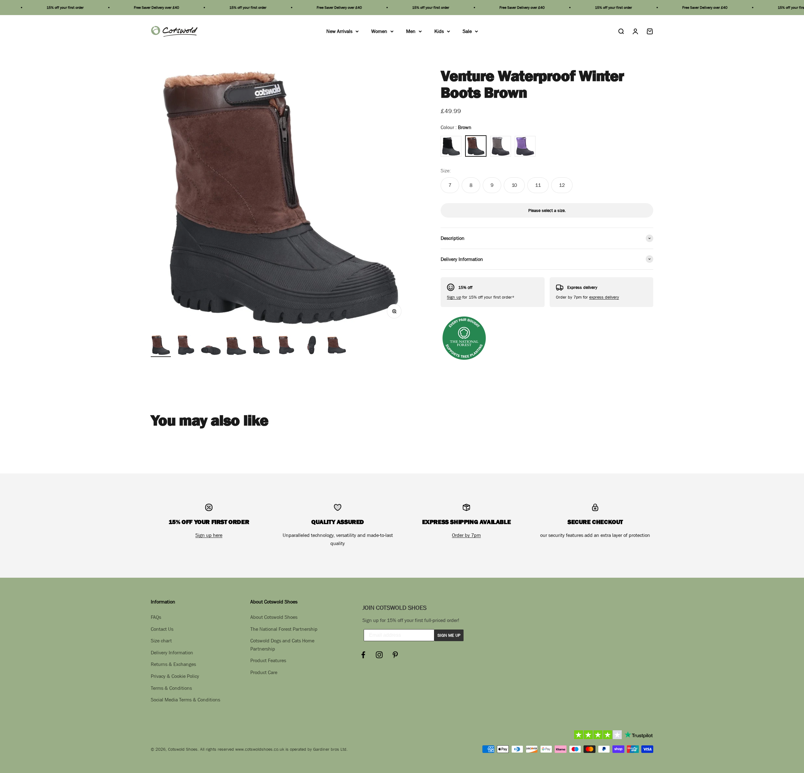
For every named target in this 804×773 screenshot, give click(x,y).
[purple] (525, 146)
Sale (467, 31)
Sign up (454, 297)
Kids (439, 31)
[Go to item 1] (161, 346)
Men (411, 31)
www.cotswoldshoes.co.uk (259, 749)
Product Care (263, 672)
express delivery (604, 297)
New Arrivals (339, 31)
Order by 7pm (466, 535)
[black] (451, 146)
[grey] (500, 146)
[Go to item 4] (236, 346)
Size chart (161, 640)
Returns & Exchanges (173, 664)
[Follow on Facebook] (363, 655)
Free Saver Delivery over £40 (130, 7)
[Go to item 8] (337, 346)
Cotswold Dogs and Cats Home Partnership (282, 644)
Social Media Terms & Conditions (185, 699)
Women (379, 31)
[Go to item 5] (261, 346)
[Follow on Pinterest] (395, 655)
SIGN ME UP (448, 635)
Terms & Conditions (171, 688)
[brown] (475, 146)
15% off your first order (39, 7)
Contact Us (162, 629)
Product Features (268, 660)
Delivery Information (172, 652)
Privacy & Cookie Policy (175, 676)
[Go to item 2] (186, 346)
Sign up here (208, 535)
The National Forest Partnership (284, 629)
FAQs (156, 617)
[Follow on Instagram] (379, 655)
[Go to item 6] (286, 346)
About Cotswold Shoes (273, 617)
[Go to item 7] (312, 346)
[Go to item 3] (211, 346)
